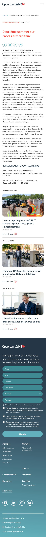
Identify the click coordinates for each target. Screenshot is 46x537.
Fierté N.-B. (6, 463)
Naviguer (26, 443)
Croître (25, 468)
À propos (6, 443)
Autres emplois (7, 459)
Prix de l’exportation (28, 485)
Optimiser (26, 474)
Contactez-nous (9, 474)
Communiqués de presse (11, 522)
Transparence (6, 452)
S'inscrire (22, 434)
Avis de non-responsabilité (12, 531)
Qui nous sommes (8, 448)
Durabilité (7, 481)
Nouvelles (7, 490)
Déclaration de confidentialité (13, 527)
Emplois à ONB (7, 455)
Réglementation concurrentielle (27, 449)
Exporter (26, 481)
